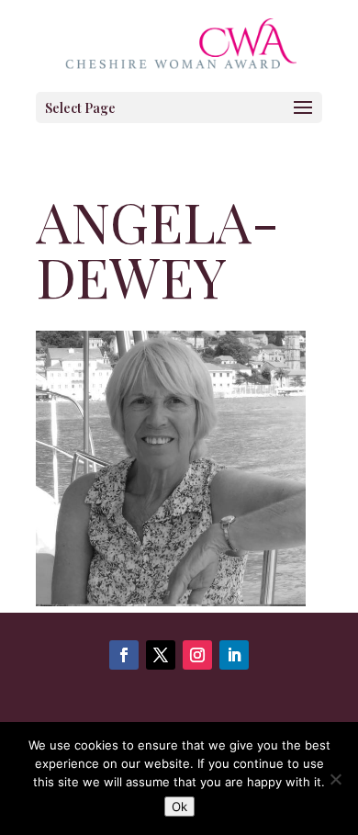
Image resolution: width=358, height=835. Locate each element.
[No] (335, 779)
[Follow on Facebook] (124, 655)
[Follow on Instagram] (197, 655)
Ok (179, 806)
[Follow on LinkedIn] (234, 655)
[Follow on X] (160, 655)
